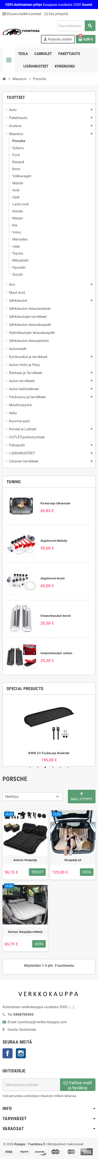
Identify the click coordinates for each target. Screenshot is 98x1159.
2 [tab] (37, 767)
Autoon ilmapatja (25, 860)
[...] (71, 1007)
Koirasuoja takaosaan (55, 503)
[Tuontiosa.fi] (21, 32)
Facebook (8, 1053)
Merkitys (12, 797)
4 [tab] (52, 767)
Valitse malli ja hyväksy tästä (80, 1085)
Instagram (21, 1053)
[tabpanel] (49, 730)
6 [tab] (67, 767)
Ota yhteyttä (58, 14)
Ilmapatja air (72, 860)
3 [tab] (45, 767)
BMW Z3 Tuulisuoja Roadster (48, 753)
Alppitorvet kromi (52, 578)
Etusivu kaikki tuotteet (23, 14)
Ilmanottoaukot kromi (55, 616)
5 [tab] (60, 767)
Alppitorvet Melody (53, 540)
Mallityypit (81, 799)
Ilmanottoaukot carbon (56, 653)
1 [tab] (30, 767)
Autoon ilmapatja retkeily (25, 932)
